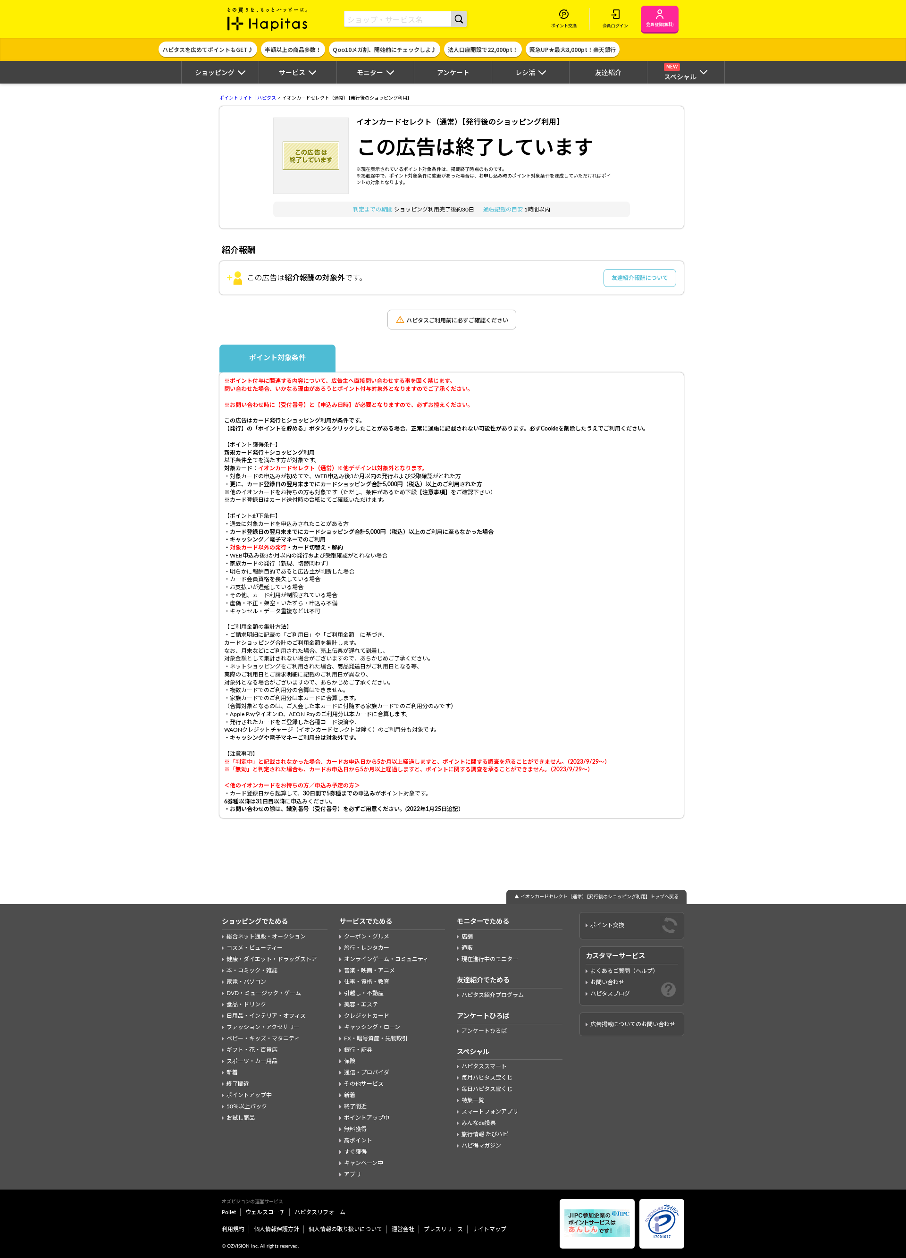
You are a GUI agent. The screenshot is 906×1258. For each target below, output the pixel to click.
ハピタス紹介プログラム (492, 995)
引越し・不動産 (364, 993)
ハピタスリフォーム (319, 1212)
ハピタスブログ (610, 993)
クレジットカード (366, 1016)
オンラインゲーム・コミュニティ (386, 959)
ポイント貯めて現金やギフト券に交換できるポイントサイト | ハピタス (267, 19)
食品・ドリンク (246, 1004)
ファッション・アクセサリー (263, 1027)
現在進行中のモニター (489, 959)
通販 (467, 948)
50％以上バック (246, 1106)
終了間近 (237, 1084)
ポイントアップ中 (249, 1095)
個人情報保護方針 (276, 1229)
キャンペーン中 (363, 1163)
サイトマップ (489, 1229)
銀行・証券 (358, 1050)
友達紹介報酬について (640, 278)
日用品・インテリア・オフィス (266, 1016)
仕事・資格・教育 (366, 982)
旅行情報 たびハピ (484, 1134)
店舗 (467, 936)
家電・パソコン (246, 982)
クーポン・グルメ (366, 936)
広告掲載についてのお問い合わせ (632, 1024)
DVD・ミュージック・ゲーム (263, 993)
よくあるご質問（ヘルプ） (624, 971)
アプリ (352, 1174)
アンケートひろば (484, 1031)
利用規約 (233, 1229)
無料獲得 (355, 1129)
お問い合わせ (607, 982)
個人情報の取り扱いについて (345, 1229)
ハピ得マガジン (481, 1145)
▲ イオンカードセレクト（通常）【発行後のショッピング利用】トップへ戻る (596, 897)
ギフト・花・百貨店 (251, 1050)
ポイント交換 (607, 925)
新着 (232, 1072)
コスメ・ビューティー (254, 948)
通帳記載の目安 (503, 209)
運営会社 (403, 1229)
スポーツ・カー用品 (251, 1061)
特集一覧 (472, 1100)
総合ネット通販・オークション (266, 936)
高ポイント (358, 1140)
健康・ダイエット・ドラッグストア (271, 959)
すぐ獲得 (355, 1152)
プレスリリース (443, 1229)
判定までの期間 (373, 209)
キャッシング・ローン (372, 1027)
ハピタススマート (484, 1066)
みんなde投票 (478, 1123)
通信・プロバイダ (366, 1072)
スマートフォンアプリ (489, 1111)
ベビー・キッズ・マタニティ (263, 1038)
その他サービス (364, 1084)
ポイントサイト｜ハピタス (247, 98)
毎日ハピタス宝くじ (486, 1089)
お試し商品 (240, 1118)
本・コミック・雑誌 (251, 970)
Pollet (229, 1212)
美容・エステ (361, 1004)
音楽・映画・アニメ (369, 970)
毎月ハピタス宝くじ (486, 1078)
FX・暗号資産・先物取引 (376, 1038)
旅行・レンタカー (366, 948)
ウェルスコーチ (265, 1212)
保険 (349, 1061)
